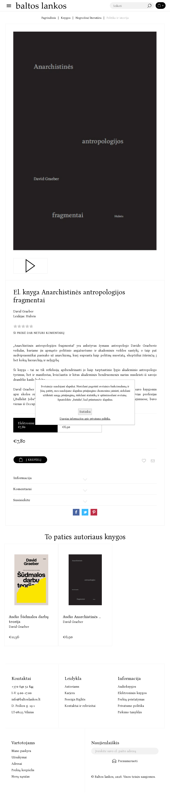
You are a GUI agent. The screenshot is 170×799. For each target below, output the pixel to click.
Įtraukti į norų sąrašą (144, 460)
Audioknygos (127, 687)
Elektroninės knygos (132, 693)
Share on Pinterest (94, 512)
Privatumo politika (131, 706)
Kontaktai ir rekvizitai (80, 706)
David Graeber (23, 311)
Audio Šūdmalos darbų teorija (28, 619)
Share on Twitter (85, 512)
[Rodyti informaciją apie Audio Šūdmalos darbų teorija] (31, 579)
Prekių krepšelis (23, 770)
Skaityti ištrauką (30, 266)
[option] (31, 595)
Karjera (70, 693)
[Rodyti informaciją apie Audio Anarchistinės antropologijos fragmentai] (85, 579)
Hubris (31, 316)
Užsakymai (19, 757)
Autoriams (72, 687)
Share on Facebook (76, 512)
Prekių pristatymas (131, 699)
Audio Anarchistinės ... (82, 616)
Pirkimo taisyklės (130, 712)
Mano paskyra (21, 751)
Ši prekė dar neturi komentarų (38, 333)
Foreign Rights (75, 699)
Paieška (150, 5)
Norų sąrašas (21, 776)
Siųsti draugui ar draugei (152, 460)
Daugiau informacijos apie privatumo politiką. (85, 418)
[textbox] (127, 5)
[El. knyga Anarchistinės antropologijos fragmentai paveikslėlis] (85, 141)
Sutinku (85, 412)
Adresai (17, 764)
